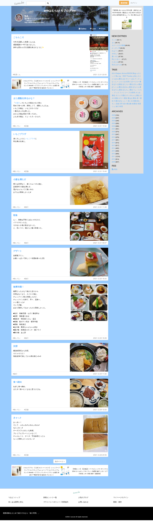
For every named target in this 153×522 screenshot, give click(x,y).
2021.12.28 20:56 (100, 455)
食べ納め (17, 381)
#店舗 (26, 126)
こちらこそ (18, 37)
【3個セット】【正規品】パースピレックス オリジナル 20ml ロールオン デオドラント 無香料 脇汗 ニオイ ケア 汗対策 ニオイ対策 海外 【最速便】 (90, 84)
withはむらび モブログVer (60, 10)
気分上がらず (117, 64)
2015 (114, 145)
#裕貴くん (17, 74)
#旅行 (26, 207)
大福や (17, 103)
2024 (114, 120)
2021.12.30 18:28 (100, 338)
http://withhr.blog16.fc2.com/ (34, 22)
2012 (114, 153)
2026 (114, 115)
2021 (114, 129)
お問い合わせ (83, 502)
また (113, 42)
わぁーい (115, 51)
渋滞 (15, 346)
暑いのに (115, 56)
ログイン (134, 3)
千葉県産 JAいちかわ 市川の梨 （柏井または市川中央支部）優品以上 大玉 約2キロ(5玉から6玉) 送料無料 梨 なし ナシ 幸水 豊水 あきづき (127, 13)
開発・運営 (117, 502)
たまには (115, 62)
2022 (114, 126)
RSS (115, 169)
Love (94, 28)
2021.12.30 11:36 (100, 374)
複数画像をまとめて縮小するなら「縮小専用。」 (21, 513)
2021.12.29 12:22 (100, 409)
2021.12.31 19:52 (100, 126)
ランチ (114, 40)
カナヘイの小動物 (118, 45)
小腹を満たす (19, 179)
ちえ (26, 15)
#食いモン (17, 126)
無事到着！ (18, 286)
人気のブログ (83, 497)
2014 (114, 148)
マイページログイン (120, 497)
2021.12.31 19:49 (100, 171)
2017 (114, 140)
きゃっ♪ (17, 417)
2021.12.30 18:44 (100, 278)
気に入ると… (117, 59)
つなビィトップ (14, 497)
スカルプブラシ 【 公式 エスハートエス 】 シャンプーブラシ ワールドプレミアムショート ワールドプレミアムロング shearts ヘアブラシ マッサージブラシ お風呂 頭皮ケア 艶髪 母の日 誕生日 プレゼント (41, 84)
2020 (114, 131)
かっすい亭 (116, 48)
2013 (114, 151)
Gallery (83, 28)
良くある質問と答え (15, 502)
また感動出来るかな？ (24, 98)
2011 (114, 156)
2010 (114, 159)
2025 (114, 118)
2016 (114, 142)
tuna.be (76, 492)
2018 (114, 137)
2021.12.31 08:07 (100, 243)
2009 (114, 162)
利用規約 (65, 502)
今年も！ (115, 53)
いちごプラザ (19, 134)
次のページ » (60, 461)
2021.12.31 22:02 (100, 74)
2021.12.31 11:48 (100, 207)
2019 (114, 134)
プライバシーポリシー (51, 502)
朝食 (15, 215)
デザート (17, 250)
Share (103, 28)
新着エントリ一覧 (50, 497)
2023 (114, 123)
